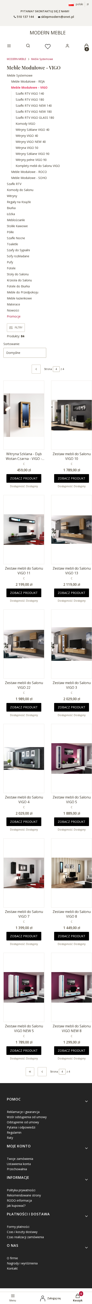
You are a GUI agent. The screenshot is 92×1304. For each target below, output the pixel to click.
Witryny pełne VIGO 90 (31, 160)
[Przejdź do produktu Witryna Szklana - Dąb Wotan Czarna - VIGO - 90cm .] (24, 415)
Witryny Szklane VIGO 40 (32, 130)
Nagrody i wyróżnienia (22, 1263)
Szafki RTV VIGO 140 (30, 93)
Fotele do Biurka (18, 286)
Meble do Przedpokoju (22, 292)
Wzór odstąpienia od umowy (27, 1117)
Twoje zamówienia (20, 1159)
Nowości (13, 310)
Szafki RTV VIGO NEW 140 (34, 105)
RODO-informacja (19, 1200)
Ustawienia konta (19, 1164)
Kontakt (12, 1268)
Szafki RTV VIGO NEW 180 (34, 111)
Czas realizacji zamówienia (25, 1237)
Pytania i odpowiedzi (21, 1127)
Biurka (11, 208)
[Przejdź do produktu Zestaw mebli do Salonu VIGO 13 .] (71, 529)
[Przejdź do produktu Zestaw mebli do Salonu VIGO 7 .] (24, 873)
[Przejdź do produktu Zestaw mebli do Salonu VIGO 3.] (71, 644)
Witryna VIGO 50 (27, 148)
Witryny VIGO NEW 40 (31, 142)
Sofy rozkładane (18, 256)
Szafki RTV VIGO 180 (30, 99)
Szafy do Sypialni (18, 250)
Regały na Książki (19, 202)
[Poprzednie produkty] (42, 1071)
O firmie (12, 1258)
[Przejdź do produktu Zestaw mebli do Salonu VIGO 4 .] (24, 758)
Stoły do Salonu (18, 274)
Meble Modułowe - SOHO (29, 178)
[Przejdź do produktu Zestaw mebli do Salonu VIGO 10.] (71, 415)
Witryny (12, 196)
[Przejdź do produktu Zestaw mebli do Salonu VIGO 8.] (71, 873)
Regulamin (14, 1132)
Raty (10, 1138)
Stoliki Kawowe (17, 226)
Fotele (11, 268)
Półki (10, 232)
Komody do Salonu (20, 190)
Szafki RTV (14, 184)
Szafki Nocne (16, 238)
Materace (13, 304)
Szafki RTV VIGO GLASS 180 (35, 118)
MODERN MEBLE (48, 32)
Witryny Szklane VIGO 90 (32, 154)
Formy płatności (18, 1227)
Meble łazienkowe (19, 298)
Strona (48, 369)
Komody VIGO (25, 124)
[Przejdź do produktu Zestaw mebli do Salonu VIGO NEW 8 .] (71, 987)
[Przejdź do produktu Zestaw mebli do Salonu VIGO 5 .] (71, 758)
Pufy (10, 262)
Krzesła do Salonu (19, 280)
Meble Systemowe (42, 59)
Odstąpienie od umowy (23, 1122)
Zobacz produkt (24, 478)
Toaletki (12, 244)
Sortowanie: (11, 344)
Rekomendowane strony (24, 1195)
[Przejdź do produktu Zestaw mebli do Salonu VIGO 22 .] (24, 644)
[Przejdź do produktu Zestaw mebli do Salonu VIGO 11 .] (24, 529)
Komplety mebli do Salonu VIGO (38, 166)
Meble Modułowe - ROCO (29, 172)
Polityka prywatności (21, 1190)
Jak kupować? (16, 1206)
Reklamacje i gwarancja (23, 1112)
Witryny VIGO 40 (27, 136)
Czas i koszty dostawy (22, 1232)
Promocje (14, 316)
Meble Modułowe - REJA (28, 81)
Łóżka (11, 214)
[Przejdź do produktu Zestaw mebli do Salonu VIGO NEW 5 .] (24, 987)
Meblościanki (16, 220)
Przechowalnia (17, 1169)
